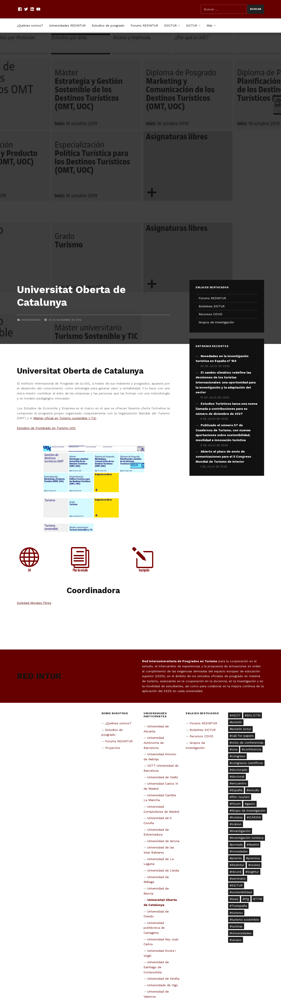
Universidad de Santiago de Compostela (156, 967)
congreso (238, 756)
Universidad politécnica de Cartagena (154, 927)
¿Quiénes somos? (30, 25)
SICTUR (191, 25)
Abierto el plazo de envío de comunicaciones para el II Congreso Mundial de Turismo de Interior (223, 456)
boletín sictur (241, 729)
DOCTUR (170, 25)
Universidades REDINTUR (67, 25)
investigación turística (247, 837)
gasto (251, 803)
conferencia (252, 749)
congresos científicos (247, 763)
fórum (236, 803)
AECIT (236, 715)
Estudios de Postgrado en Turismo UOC (46, 428)
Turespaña (239, 905)
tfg (247, 899)
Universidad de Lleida (163, 870)
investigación (241, 831)
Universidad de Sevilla (163, 978)
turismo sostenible (245, 919)
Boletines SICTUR (212, 306)
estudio (254, 790)
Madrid (254, 844)
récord (236, 871)
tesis (235, 899)
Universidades (31, 319)
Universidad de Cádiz (162, 777)
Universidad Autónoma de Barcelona (154, 742)
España (237, 790)
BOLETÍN (253, 715)
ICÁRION (255, 817)
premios (254, 858)
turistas (237, 926)
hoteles (237, 817)
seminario (239, 878)
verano (236, 940)
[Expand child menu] (179, 25)
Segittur (253, 871)
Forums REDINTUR (144, 25)
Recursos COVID (210, 314)
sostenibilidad (242, 892)
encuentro (239, 783)
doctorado (239, 769)
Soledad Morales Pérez (34, 603)
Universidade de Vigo (162, 985)
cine (235, 749)
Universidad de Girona (163, 841)
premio (237, 858)
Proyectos (112, 748)
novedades (240, 851)
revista (255, 865)
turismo (237, 912)
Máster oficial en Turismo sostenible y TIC (64, 418)
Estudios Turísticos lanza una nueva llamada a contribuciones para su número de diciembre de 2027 (226, 408)
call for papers (243, 735)
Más (210, 25)
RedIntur (238, 865)
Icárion (236, 824)
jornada (237, 844)
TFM (258, 899)
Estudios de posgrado (108, 25)
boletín (237, 722)
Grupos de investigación (216, 322)
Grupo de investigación (248, 810)
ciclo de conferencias (247, 742)
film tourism (241, 797)
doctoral (238, 776)
